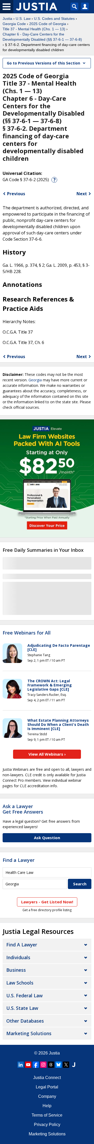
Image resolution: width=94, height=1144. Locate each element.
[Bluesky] (58, 1065)
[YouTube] (28, 1065)
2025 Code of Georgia (47, 24)
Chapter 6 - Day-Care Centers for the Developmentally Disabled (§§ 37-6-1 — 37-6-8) (42, 37)
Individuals (18, 957)
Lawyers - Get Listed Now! (47, 901)
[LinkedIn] (20, 1065)
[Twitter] (66, 1065)
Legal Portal (47, 1087)
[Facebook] (36, 1065)
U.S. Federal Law (24, 995)
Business (16, 970)
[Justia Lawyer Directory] (73, 1065)
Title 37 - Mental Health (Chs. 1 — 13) (34, 29)
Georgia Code (14, 24)
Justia (7, 18)
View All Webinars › (47, 754)
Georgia (35, 379)
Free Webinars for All (27, 633)
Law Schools (19, 983)
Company (47, 1096)
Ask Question (47, 837)
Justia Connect (47, 1077)
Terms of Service (47, 1115)
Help (47, 1106)
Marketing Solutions (28, 1033)
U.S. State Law (22, 1008)
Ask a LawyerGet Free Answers (23, 809)
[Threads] (51, 1065)
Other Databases (25, 1021)
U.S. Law (23, 18)
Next (82, 194)
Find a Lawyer (18, 860)
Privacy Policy (47, 1124)
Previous (16, 194)
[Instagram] (43, 1065)
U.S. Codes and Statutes (54, 18)
